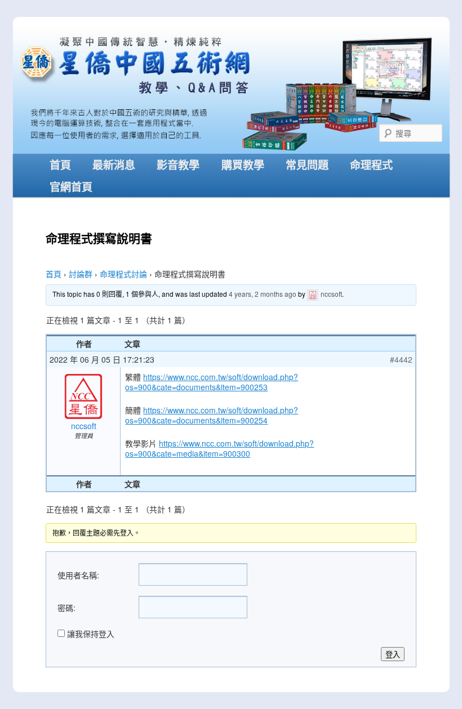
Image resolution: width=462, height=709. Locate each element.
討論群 (80, 273)
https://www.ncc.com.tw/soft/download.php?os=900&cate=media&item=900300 (219, 448)
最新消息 (113, 164)
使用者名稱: (78, 575)
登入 (392, 654)
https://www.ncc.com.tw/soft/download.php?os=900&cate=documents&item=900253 (211, 382)
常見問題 (307, 164)
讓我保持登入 (90, 633)
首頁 (60, 164)
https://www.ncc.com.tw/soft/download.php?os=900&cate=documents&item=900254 (211, 415)
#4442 (401, 359)
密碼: (66, 608)
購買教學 (242, 164)
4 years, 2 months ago (262, 293)
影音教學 (178, 164)
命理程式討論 (123, 273)
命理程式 (371, 164)
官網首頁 (71, 186)
